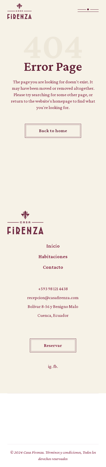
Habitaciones (53, 256)
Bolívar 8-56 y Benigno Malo (53, 306)
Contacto (53, 267)
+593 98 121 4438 (53, 288)
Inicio (53, 246)
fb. (55, 366)
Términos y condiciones (63, 452)
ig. (50, 366)
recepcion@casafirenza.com (53, 297)
